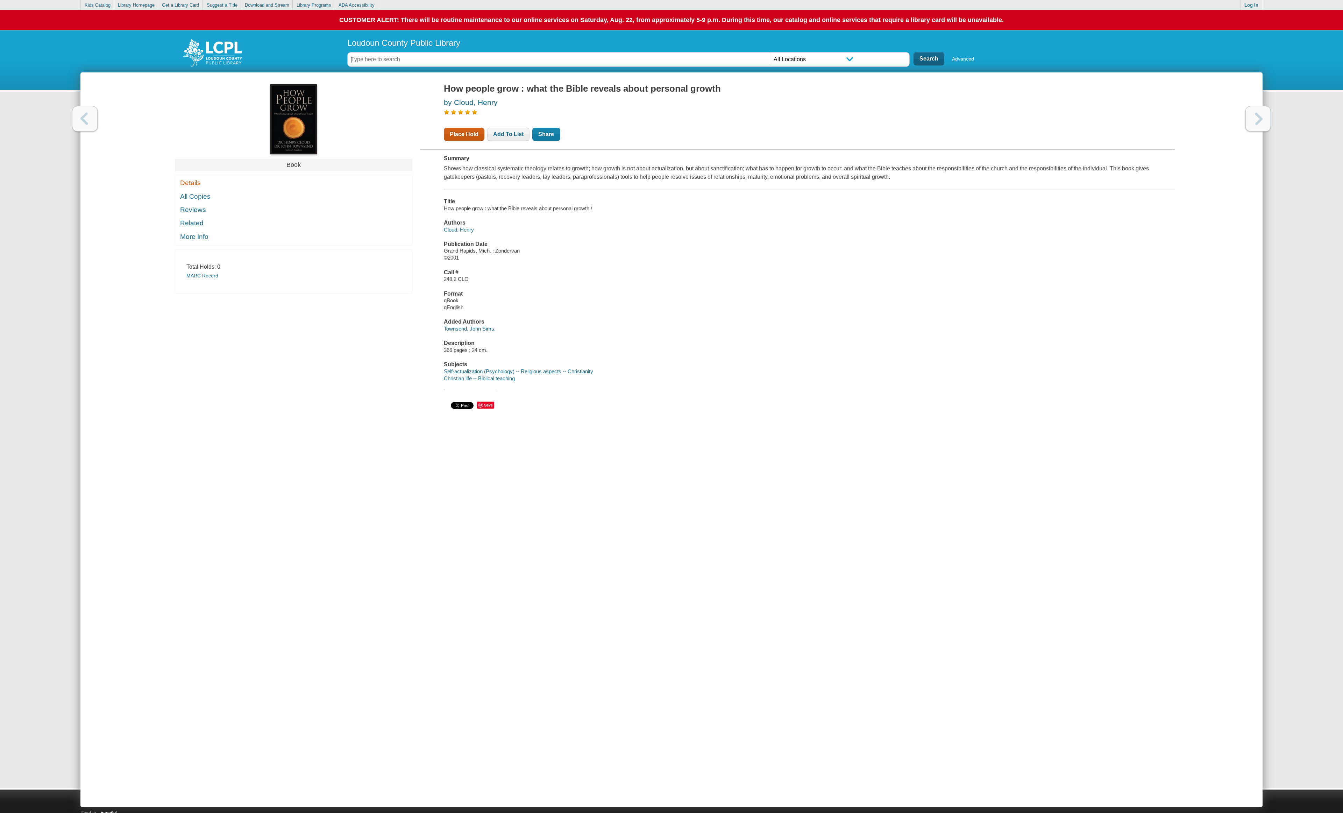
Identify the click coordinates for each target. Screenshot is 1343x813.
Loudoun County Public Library (403, 43)
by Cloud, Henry (471, 102)
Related (192, 223)
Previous (85, 119)
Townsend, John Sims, (470, 329)
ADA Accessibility (357, 5)
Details (190, 182)
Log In (1251, 5)
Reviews (193, 209)
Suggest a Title (222, 5)
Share (546, 134)
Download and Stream (267, 5)
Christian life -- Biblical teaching (479, 378)
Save (488, 405)
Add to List (508, 134)
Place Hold (464, 134)
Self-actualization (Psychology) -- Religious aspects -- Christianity (518, 371)
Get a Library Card (180, 5)
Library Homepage (136, 5)
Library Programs (314, 5)
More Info (194, 236)
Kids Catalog (98, 5)
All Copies (195, 196)
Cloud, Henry (459, 230)
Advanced (963, 59)
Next (1258, 119)
